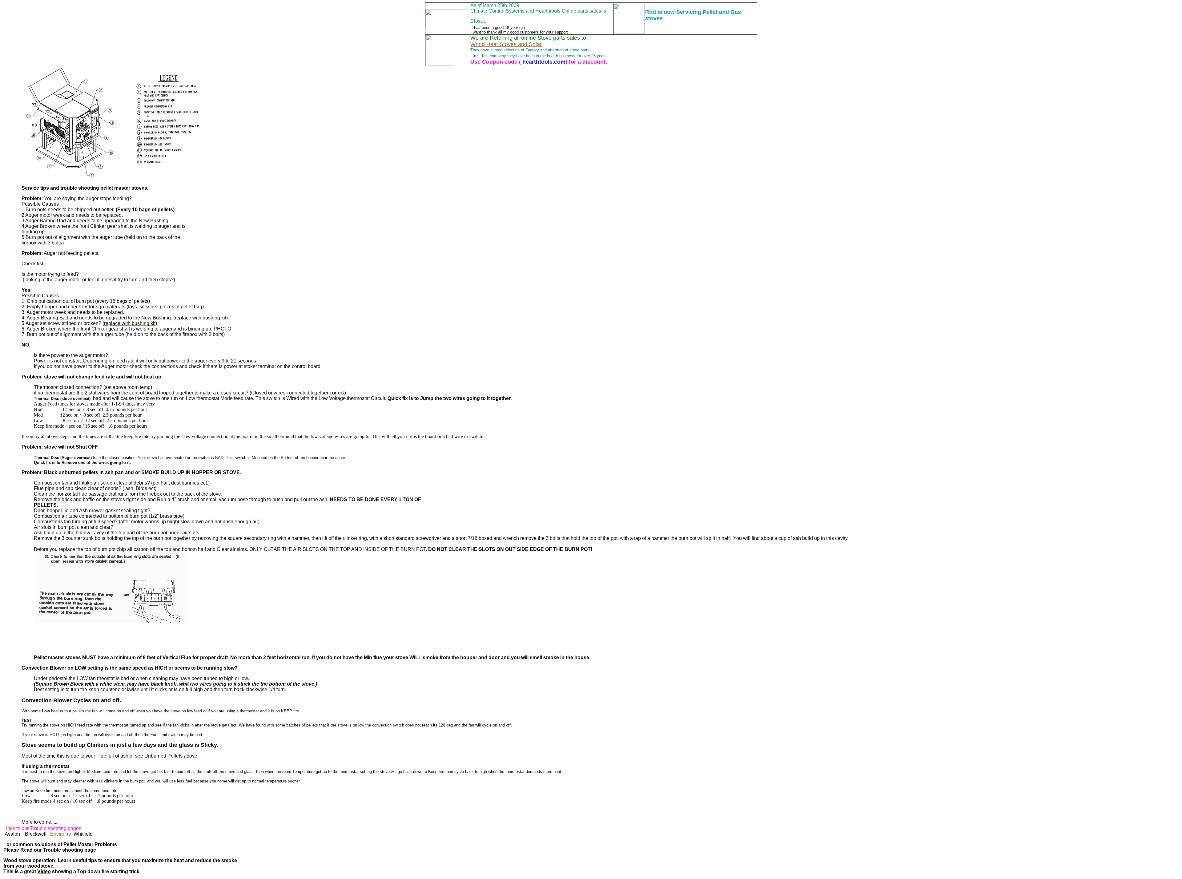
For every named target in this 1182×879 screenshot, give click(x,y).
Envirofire (60, 834)
